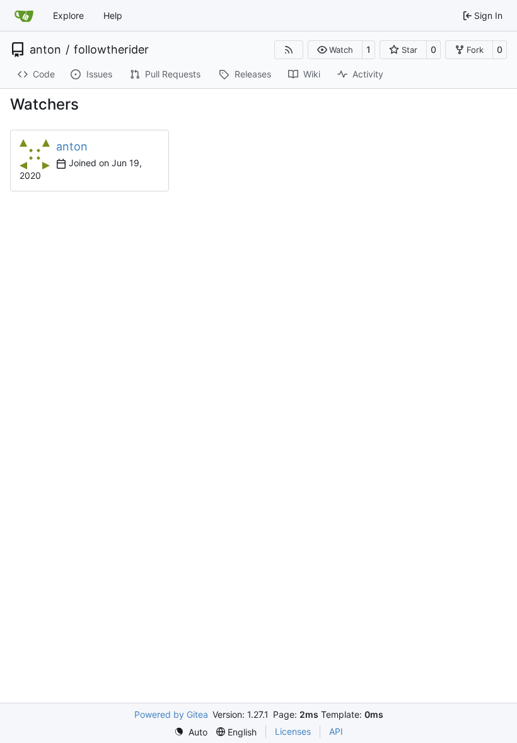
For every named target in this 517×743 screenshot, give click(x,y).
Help (112, 15)
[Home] (24, 15)
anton (45, 49)
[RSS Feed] (288, 49)
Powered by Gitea (171, 714)
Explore (68, 15)
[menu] (190, 732)
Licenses (293, 731)
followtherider (111, 49)
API (336, 731)
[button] (335, 49)
